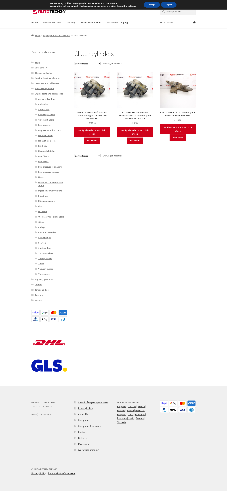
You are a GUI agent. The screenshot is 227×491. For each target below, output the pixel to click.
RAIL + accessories (47, 232)
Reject (169, 4)
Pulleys (41, 227)
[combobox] (178, 11)
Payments (83, 444)
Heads (41, 177)
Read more (92, 140)
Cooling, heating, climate (47, 78)
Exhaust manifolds (47, 140)
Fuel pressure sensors (48, 172)
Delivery (71, 22)
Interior (38, 284)
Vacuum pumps (45, 268)
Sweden (140, 418)
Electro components (44, 88)
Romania (122, 418)
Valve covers (44, 274)
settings (132, 6)
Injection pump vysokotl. (50, 190)
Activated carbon (46, 99)
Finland (121, 410)
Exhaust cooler (45, 135)
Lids (40, 206)
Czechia (132, 406)
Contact (82, 431)
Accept (151, 4)
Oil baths (42, 211)
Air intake (43, 104)
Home (34, 22)
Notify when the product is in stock (92, 132)
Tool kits (39, 295)
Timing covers (45, 258)
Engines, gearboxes (44, 279)
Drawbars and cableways (47, 83)
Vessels (38, 300)
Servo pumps (44, 237)
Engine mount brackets (49, 130)
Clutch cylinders (46, 119)
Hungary (121, 414)
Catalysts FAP (41, 67)
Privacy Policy (85, 408)
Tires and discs (42, 289)
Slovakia (121, 422)
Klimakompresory (46, 201)
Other (41, 222)
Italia (130, 414)
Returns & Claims (52, 22)
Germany (140, 410)
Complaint (84, 420)
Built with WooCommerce (61, 473)
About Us (83, 414)
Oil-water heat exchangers (51, 216)
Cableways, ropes (46, 114)
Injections (43, 196)
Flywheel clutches (46, 151)
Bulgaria (121, 406)
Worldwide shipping (117, 22)
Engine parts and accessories (56, 35)
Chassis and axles (43, 73)
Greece (141, 406)
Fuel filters (43, 156)
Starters (42, 242)
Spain (131, 418)
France (130, 410)
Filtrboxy (42, 145)
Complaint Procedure (89, 426)
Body (37, 62)
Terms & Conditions (91, 22)
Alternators (43, 109)
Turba (41, 263)
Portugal (140, 414)
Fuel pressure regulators (50, 166)
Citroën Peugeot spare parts (93, 402)
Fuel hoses (43, 161)
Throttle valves (45, 253)
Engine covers (45, 125)
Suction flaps (44, 248)
